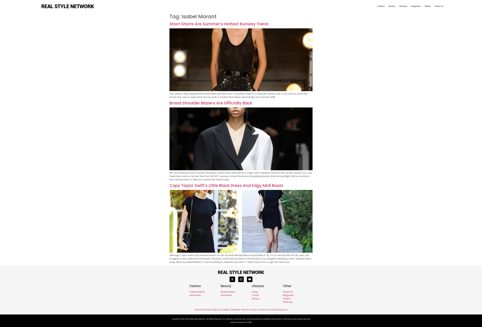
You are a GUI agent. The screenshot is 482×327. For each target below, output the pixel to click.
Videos (427, 6)
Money (255, 298)
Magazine (415, 6)
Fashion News (197, 291)
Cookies (224, 309)
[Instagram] (241, 279)
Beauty (392, 6)
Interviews (195, 295)
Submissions (279, 309)
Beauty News (228, 291)
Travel (255, 295)
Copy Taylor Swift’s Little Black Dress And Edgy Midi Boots (226, 185)
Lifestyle (403, 6)
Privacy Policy (210, 309)
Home (198, 309)
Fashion (381, 6)
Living (255, 291)
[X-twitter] (232, 279)
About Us (439, 6)
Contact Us (264, 309)
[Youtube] (249, 279)
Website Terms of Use (243, 309)
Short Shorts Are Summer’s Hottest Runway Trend (218, 24)
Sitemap (287, 302)
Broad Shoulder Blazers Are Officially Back (210, 103)
